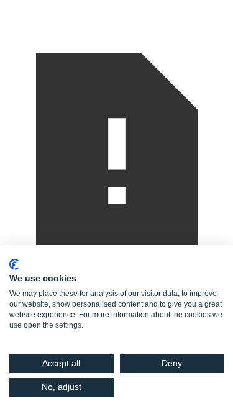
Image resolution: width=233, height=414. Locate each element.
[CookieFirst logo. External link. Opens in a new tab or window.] (14, 264)
